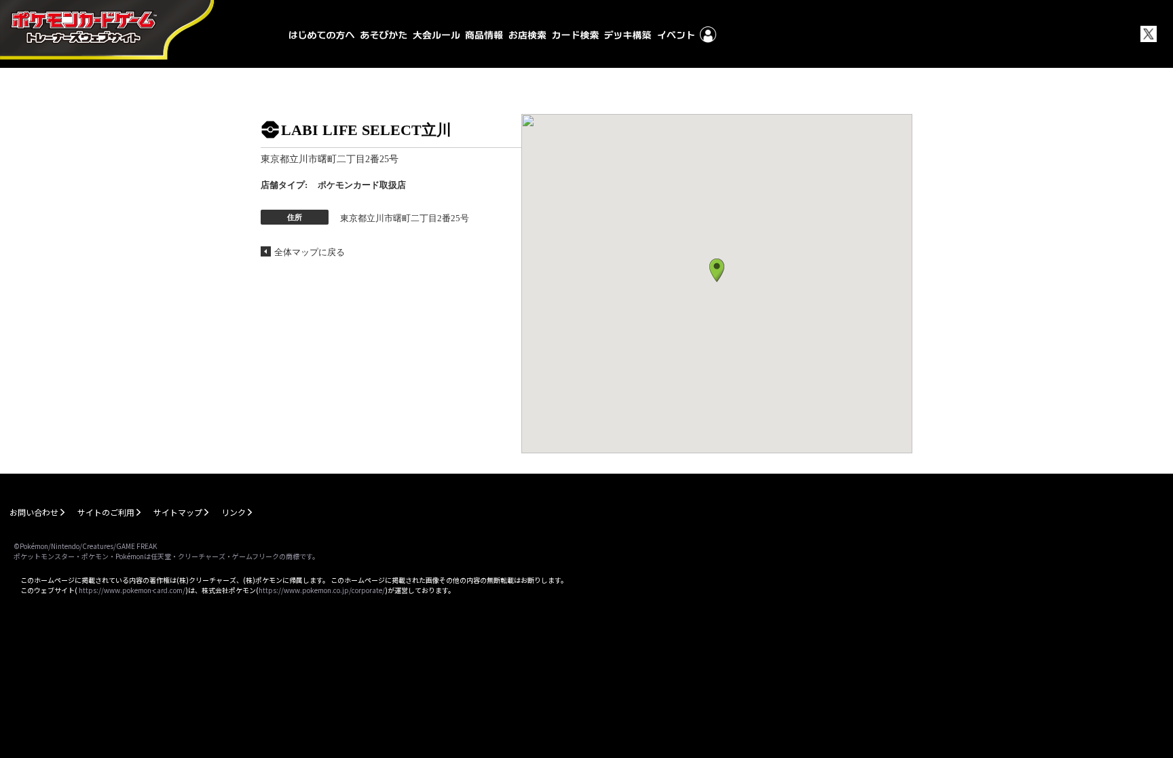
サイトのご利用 (105, 512)
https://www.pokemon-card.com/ (132, 590)
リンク (233, 512)
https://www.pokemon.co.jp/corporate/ (322, 590)
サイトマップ (177, 512)
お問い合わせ (34, 512)
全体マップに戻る (309, 252)
